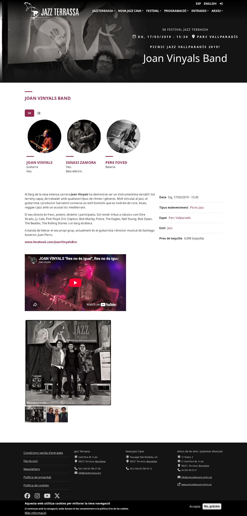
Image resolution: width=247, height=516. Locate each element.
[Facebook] (27, 497)
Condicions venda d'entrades (43, 453)
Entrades (198, 11)
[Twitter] (57, 497)
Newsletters (32, 469)
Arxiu (216, 11)
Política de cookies (36, 485)
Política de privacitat (37, 477)
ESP (198, 4)
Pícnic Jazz (197, 207)
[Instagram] (37, 497)
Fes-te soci (31, 461)
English (210, 4)
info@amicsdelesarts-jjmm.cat (196, 477)
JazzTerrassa (102, 11)
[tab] (29, 113)
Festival (152, 11)
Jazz (170, 228)
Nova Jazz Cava (129, 11)
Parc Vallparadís (180, 218)
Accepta (194, 506)
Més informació (35, 513)
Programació (175, 11)
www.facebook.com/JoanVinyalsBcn (51, 242)
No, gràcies (212, 506)
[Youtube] (47, 497)
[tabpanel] (123, 148)
